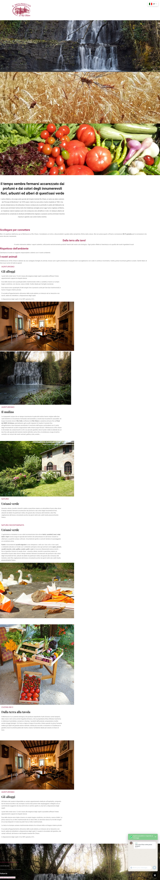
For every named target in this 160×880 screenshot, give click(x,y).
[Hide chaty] (154, 875)
